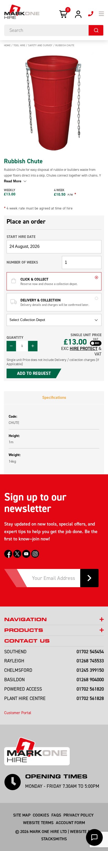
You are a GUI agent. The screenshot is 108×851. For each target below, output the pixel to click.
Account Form (70, 822)
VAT (95, 339)
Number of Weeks (22, 262)
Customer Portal (17, 712)
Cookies (41, 815)
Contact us (27, 641)
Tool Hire (19, 45)
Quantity (15, 337)
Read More (13, 181)
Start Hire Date (21, 236)
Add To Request (34, 373)
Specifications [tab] (54, 397)
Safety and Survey (40, 45)
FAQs (56, 815)
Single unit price (86, 335)
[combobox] (54, 30)
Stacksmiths (54, 838)
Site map (21, 815)
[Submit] (96, 30)
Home (7, 45)
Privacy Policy (78, 815)
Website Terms (38, 822)
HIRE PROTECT (84, 348)
